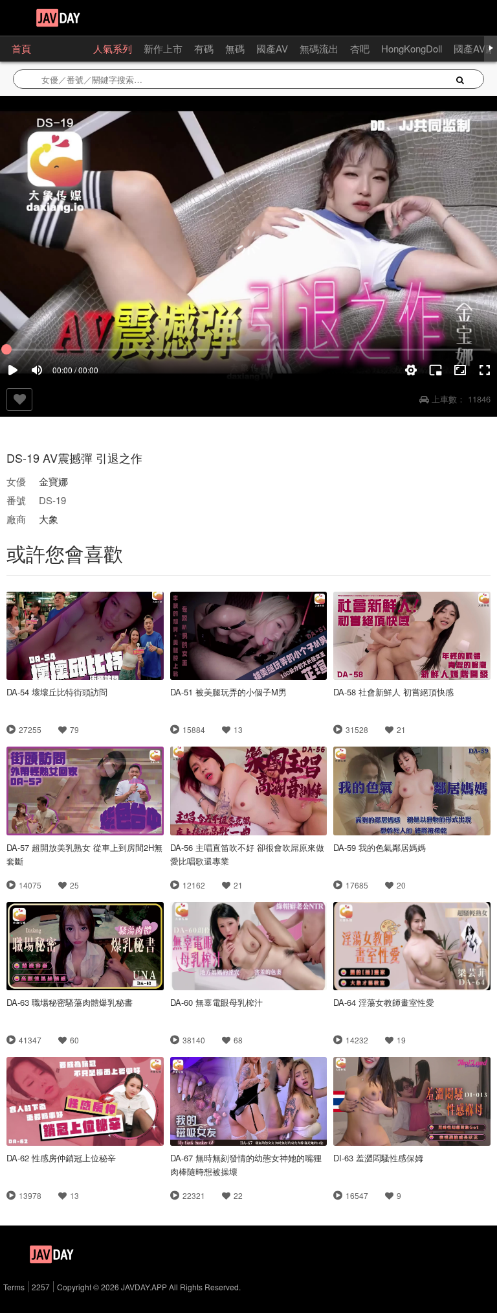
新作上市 (163, 48)
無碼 (235, 48)
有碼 (204, 48)
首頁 (21, 48)
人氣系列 (112, 48)
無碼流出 (319, 48)
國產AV (272, 48)
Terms (14, 1286)
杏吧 (360, 48)
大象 (48, 519)
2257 (41, 1286)
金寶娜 (53, 481)
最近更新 (62, 48)
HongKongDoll (411, 48)
